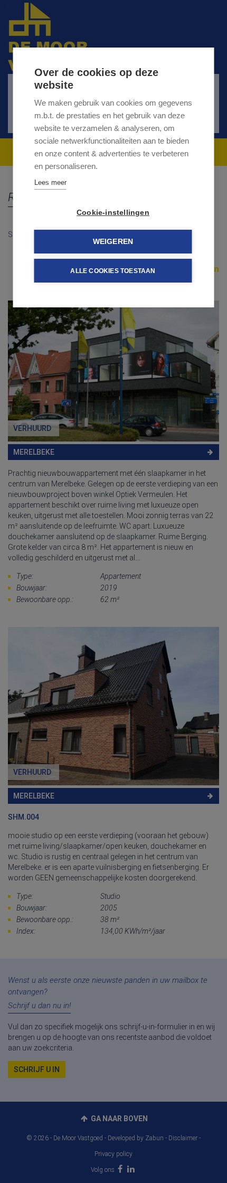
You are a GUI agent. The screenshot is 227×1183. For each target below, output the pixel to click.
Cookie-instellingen (113, 213)
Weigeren (113, 242)
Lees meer (50, 182)
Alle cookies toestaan (112, 271)
